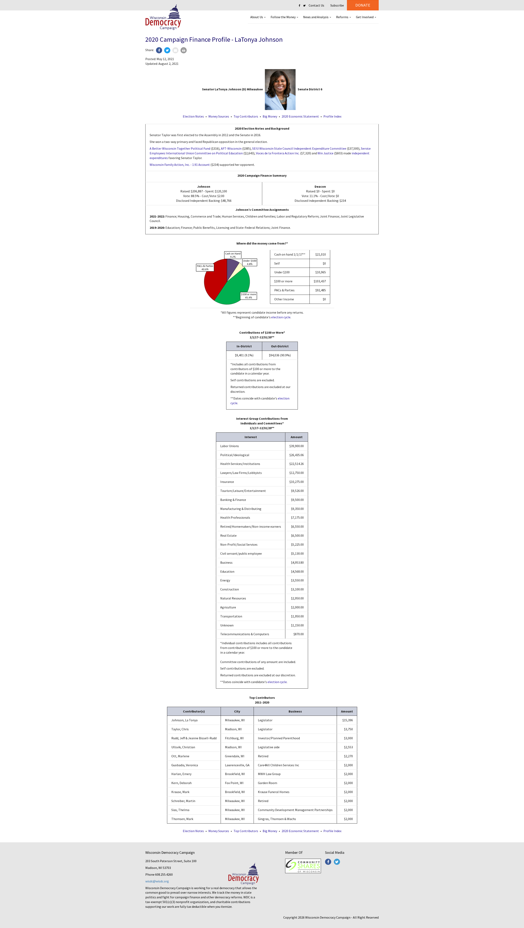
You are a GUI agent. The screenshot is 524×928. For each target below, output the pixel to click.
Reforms (342, 17)
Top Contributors (246, 116)
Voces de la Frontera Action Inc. (277, 153)
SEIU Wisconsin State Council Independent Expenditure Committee (299, 148)
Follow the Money (283, 17)
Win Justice (325, 153)
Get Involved (365, 17)
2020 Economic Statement (300, 116)
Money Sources (218, 116)
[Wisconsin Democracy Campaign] (163, 17)
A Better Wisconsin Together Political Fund (180, 148)
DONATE (362, 5)
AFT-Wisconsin (231, 148)
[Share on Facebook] (159, 50)
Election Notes (193, 116)
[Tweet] (167, 50)
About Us (257, 17)
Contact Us (316, 5)
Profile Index (332, 116)
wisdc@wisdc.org (157, 881)
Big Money (270, 116)
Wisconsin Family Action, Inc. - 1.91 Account (180, 165)
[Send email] (175, 50)
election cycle (280, 317)
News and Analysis (316, 17)
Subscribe (337, 5)
